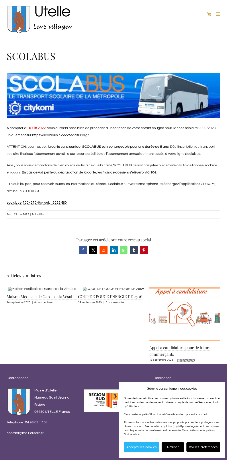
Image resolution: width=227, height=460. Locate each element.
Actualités (38, 214)
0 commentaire (43, 302)
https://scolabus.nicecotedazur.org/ (60, 135)
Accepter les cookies (141, 447)
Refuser (173, 447)
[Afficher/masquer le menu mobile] (218, 14)
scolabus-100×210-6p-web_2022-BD (37, 202)
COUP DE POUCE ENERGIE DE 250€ (39, 296)
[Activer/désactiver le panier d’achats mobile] (209, 14)
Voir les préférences (203, 447)
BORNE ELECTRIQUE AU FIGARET (180, 326)
